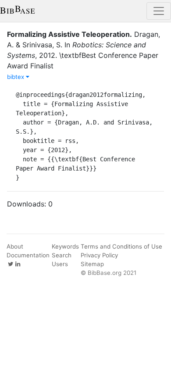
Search (61, 255)
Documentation (28, 255)
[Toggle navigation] (158, 11)
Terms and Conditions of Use (121, 246)
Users (60, 263)
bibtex (16, 76)
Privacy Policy (99, 255)
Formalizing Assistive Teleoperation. (69, 34)
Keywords (65, 246)
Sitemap (92, 263)
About (15, 246)
